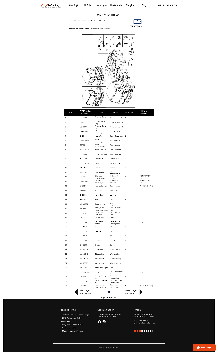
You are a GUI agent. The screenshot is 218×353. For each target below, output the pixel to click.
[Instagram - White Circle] (104, 321)
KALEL (50, 4)
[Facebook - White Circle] (99, 321)
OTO (137, 331)
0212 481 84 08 (142, 321)
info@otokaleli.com (149, 323)
